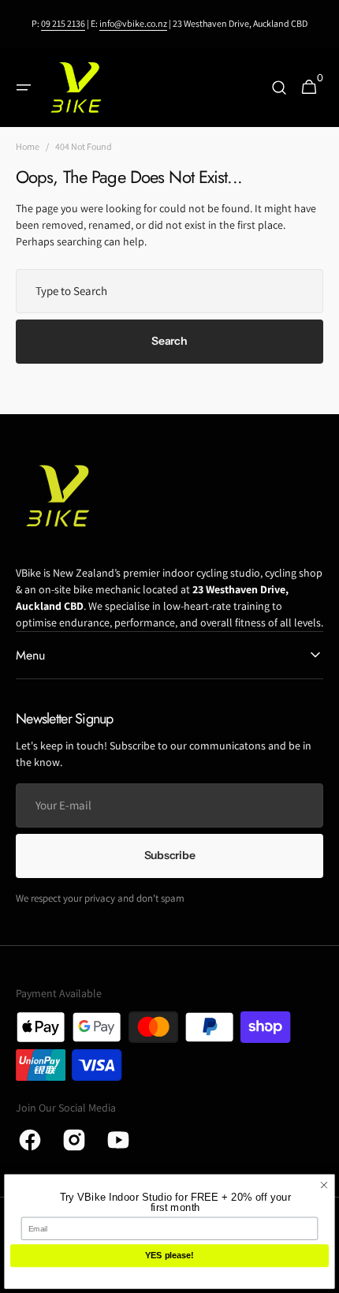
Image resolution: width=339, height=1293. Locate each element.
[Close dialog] (324, 1185)
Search (169, 341)
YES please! (169, 1256)
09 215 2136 (63, 23)
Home (27, 146)
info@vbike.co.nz (133, 23)
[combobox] (169, 291)
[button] (23, 87)
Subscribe (169, 855)
